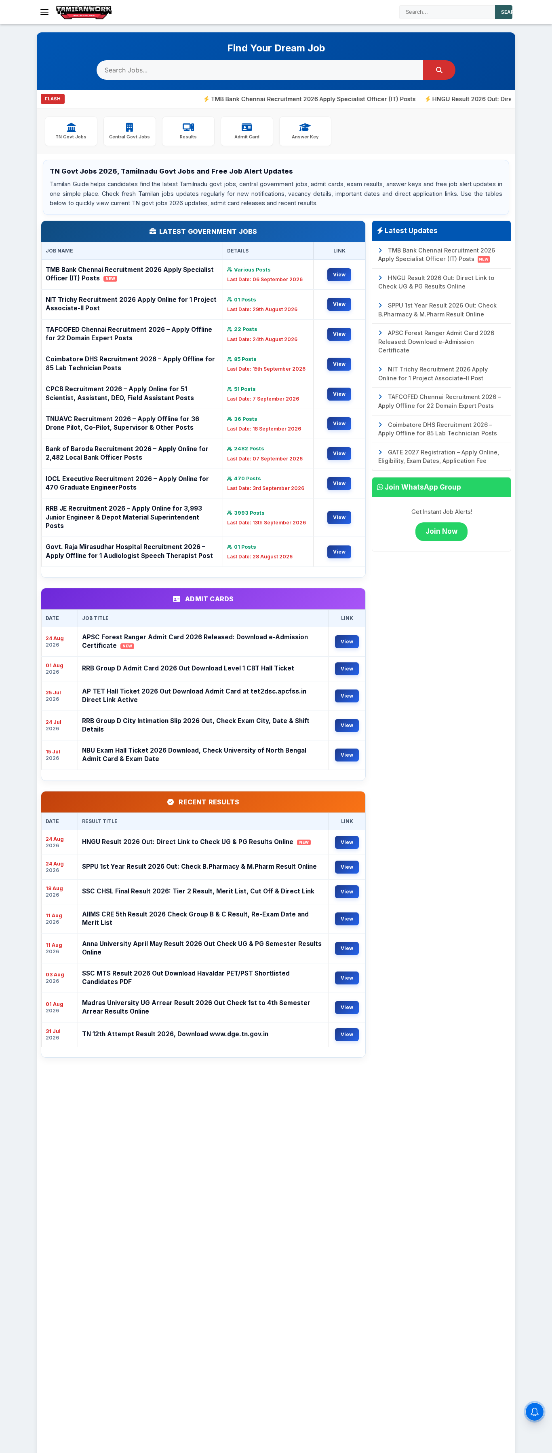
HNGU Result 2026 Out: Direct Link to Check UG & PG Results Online (195, 842)
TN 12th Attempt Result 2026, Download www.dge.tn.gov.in (175, 1034)
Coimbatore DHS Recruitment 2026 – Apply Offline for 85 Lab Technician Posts (130, 363)
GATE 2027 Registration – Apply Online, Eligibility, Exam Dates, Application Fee (438, 457)
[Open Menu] (44, 12)
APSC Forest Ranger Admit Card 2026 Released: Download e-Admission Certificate (195, 641)
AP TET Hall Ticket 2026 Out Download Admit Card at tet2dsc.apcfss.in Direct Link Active (194, 695)
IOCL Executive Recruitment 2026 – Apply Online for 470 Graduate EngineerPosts (127, 483)
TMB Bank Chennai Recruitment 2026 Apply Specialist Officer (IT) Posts (277, 98)
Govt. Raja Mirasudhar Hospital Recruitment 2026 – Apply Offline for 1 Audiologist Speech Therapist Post (129, 551)
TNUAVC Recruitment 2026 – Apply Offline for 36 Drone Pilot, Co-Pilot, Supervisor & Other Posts (122, 423)
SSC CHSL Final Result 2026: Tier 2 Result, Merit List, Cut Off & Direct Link (198, 891)
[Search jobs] (439, 70)
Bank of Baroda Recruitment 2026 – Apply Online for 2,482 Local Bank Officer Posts (127, 453)
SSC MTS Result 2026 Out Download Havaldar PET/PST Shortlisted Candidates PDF (186, 977)
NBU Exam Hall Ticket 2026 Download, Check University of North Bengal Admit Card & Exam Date (194, 755)
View (339, 275)
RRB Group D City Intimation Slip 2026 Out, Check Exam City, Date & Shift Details (196, 725)
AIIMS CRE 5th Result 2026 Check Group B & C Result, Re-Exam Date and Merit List (195, 918)
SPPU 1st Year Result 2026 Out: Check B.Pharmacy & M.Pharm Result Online (199, 866)
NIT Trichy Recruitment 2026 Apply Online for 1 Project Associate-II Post (131, 304)
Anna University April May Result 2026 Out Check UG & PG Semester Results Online (202, 948)
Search (511, 12)
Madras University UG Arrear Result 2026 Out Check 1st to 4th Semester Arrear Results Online (196, 1007)
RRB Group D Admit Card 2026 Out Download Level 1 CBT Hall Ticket (188, 668)
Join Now (441, 531)
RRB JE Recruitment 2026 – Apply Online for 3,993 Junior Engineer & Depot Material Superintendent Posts (124, 517)
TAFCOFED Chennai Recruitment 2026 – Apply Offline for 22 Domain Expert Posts (129, 334)
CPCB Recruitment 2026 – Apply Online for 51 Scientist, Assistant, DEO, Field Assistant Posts (120, 393)
